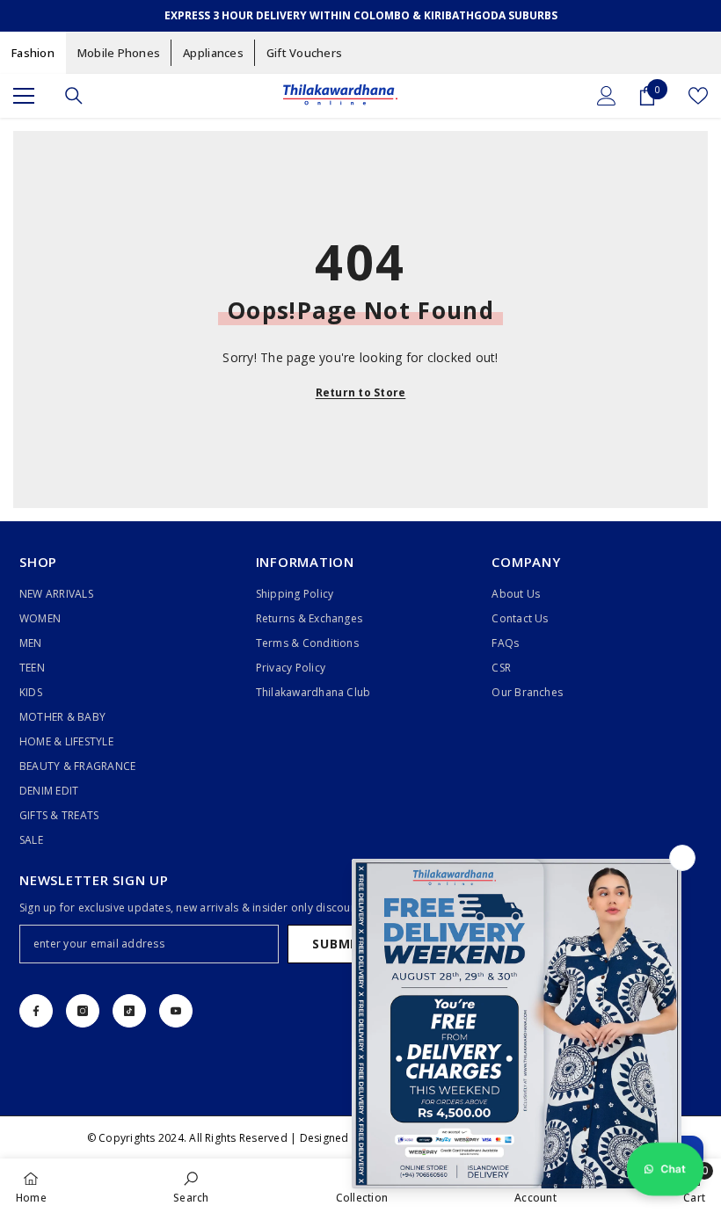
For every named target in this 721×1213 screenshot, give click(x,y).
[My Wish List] (698, 95)
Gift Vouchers (304, 53)
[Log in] (606, 95)
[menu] (23, 95)
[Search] (73, 95)
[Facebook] (36, 1011)
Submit (337, 943)
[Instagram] (82, 1011)
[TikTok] (129, 1011)
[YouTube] (176, 1011)
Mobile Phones (118, 53)
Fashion (33, 53)
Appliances (213, 53)
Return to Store (361, 392)
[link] (190, 1185)
